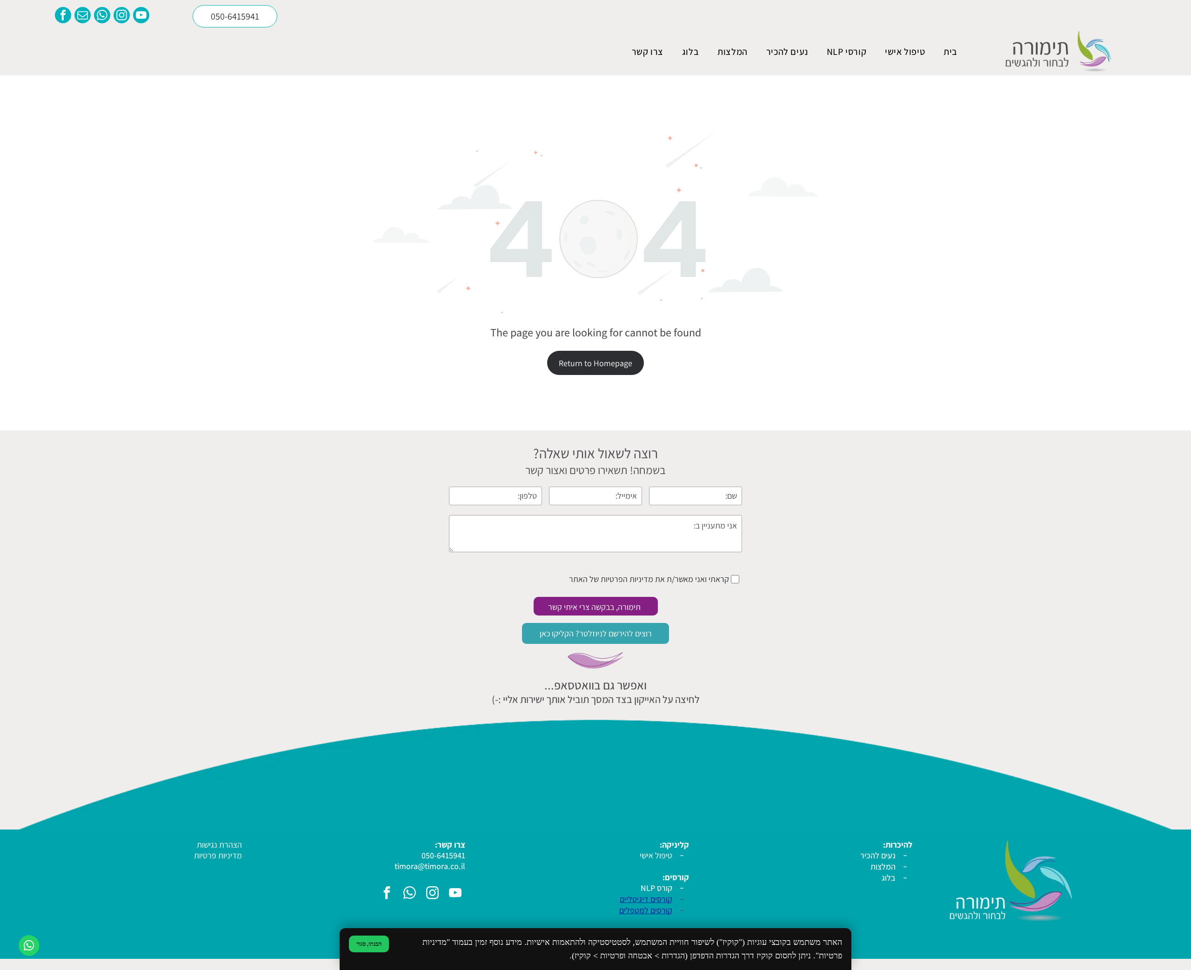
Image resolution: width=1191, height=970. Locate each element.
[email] (82, 16)
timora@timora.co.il (430, 866)
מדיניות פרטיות (218, 855)
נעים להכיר (878, 855)
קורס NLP (656, 888)
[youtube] (141, 16)
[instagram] (122, 16)
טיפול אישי (656, 855)
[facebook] (63, 16)
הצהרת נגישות (219, 844)
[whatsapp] (102, 16)
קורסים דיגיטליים (646, 899)
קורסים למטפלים (645, 910)
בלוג (889, 877)
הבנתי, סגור (368, 943)
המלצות (883, 866)
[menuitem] (950, 51)
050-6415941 (443, 855)
